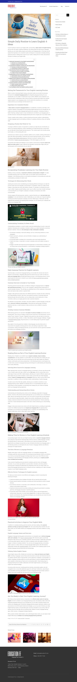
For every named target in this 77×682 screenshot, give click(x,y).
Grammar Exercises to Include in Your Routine (20, 71)
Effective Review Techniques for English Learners (21, 81)
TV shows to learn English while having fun (17, 138)
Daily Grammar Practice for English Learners (19, 69)
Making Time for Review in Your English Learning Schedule (22, 78)
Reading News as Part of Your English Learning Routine (21, 74)
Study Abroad (59, 24)
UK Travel (58, 27)
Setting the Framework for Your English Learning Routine (21, 61)
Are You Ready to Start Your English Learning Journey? (21, 87)
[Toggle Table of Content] (34, 60)
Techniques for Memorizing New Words (19, 67)
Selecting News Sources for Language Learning (20, 75)
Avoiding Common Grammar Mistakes (18, 72)
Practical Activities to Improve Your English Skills (20, 82)
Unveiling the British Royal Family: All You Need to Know (61, 54)
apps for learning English (26, 537)
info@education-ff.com (18, 1)
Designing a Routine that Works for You (19, 64)
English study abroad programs (22, 140)
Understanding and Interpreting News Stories (20, 77)
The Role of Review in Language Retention (19, 79)
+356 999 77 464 (11, 1)
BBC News (33, 372)
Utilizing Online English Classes (17, 85)
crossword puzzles (24, 546)
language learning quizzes (14, 319)
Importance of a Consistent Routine (18, 62)
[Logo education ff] (12, 5)
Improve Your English (21, 618)
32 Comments (27, 618)
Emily (9, 618)
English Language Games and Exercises (19, 84)
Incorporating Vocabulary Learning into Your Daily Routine (22, 65)
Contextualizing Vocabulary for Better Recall (20, 68)
